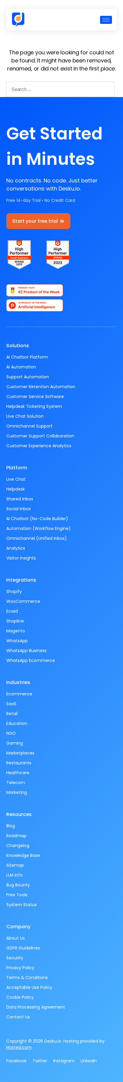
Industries (18, 682)
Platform (16, 467)
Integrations (21, 580)
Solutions (17, 345)
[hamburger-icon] (106, 20)
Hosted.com (19, 1047)
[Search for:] (59, 90)
